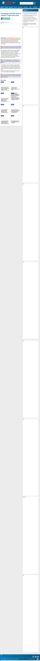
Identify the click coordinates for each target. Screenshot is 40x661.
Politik (6, 7)
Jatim (30, 7)
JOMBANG (35, 7)
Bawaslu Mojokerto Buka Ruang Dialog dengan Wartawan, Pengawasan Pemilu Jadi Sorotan (29, 24)
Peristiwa (26, 7)
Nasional (11, 7)
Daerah (2, 7)
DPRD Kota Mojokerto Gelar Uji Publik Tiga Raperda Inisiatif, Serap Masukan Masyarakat (30, 20)
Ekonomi (20, 7)
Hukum (15, 7)
